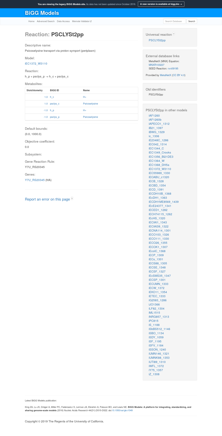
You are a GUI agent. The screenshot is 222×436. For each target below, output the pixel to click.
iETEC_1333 (157, 296)
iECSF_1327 (157, 271)
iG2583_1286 (158, 300)
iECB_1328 (156, 181)
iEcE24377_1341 (160, 206)
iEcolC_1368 (157, 251)
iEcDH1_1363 (158, 197)
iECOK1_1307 (158, 247)
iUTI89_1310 (157, 362)
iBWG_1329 (157, 132)
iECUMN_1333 (158, 284)
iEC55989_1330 (159, 173)
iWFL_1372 (156, 366)
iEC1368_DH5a (159, 165)
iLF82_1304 (156, 308)
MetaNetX (165, 75)
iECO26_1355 (158, 242)
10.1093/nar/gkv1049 (122, 410)
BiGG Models (42, 12)
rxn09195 (173, 68)
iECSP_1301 (157, 280)
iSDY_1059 (156, 337)
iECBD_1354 (157, 185)
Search (191, 21)
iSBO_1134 (156, 333)
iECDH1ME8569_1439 (164, 201)
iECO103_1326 (159, 234)
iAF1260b (155, 119)
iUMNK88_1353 (159, 357)
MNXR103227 (156, 65)
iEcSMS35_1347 (160, 275)
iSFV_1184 (156, 345)
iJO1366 (154, 304)
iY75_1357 (156, 370)
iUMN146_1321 (159, 353)
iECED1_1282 (158, 210)
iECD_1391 (156, 189)
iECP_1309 (156, 255)
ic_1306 (154, 136)
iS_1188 (154, 325)
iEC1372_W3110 (36, 63)
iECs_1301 (156, 259)
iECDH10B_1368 (160, 193)
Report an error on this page (48, 199)
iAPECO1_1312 (159, 123)
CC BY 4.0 (179, 75)
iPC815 (153, 320)
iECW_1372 (156, 288)
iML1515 (154, 312)
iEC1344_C (156, 148)
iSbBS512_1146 (159, 329)
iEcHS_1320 (157, 218)
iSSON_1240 (157, 349)
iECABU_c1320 (159, 177)
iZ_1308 (154, 374)
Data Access (63, 21)
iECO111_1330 (159, 238)
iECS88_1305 (158, 263)
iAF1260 (154, 115)
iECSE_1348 (157, 267)
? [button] (71, 198)
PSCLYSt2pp (157, 40)
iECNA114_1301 (160, 230)
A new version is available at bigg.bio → (161, 4)
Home (31, 21)
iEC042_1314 (158, 144)
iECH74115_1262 (160, 214)
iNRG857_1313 (159, 316)
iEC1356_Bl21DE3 (161, 156)
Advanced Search (46, 21)
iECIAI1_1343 (158, 222)
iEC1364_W (156, 160)
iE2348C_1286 (158, 140)
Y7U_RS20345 (35, 180)
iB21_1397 (156, 128)
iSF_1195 (155, 341)
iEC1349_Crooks (160, 152)
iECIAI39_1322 (159, 226)
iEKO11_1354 (158, 292)
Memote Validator (81, 21)
